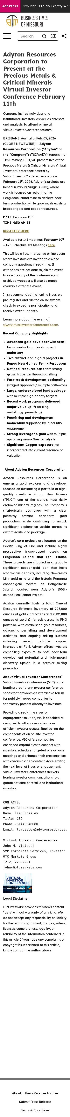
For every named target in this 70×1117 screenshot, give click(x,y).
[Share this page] (64, 36)
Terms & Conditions (35, 1110)
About (16, 1093)
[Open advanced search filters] (53, 36)
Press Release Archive (41, 1093)
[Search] (44, 36)
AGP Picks (10, 6)
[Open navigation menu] (7, 36)
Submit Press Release (35, 1102)
